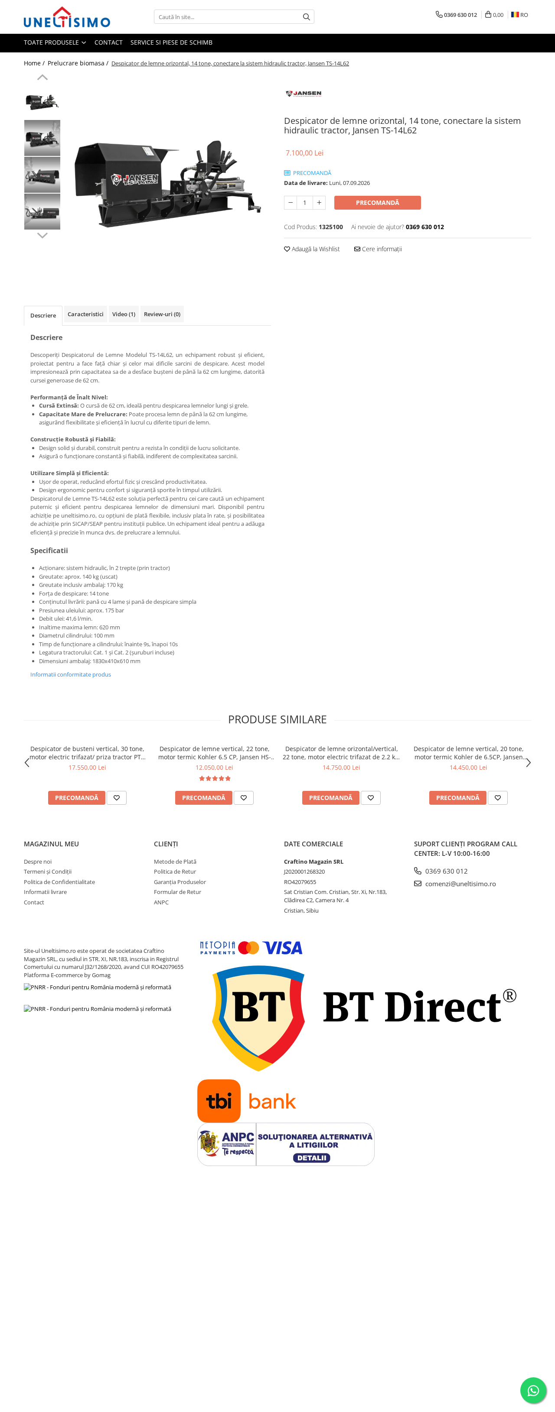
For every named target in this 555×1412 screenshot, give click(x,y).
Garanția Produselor (180, 882)
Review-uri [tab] (162, 314)
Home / (35, 63)
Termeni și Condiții (48, 871)
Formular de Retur (177, 892)
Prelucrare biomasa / (79, 63)
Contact (109, 42)
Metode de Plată (175, 861)
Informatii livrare (45, 892)
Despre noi (38, 861)
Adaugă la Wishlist (315, 249)
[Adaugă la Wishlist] (117, 798)
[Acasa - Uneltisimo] (67, 16)
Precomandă (377, 202)
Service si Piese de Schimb (171, 42)
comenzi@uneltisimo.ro (460, 883)
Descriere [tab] (43, 315)
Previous (42, 78)
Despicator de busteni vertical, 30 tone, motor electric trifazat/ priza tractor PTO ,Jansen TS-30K (87, 753)
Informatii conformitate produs (70, 674)
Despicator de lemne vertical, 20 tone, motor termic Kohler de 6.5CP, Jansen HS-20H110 (469, 753)
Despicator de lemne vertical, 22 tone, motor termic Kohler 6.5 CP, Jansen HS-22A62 (214, 753)
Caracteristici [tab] (86, 314)
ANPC (161, 902)
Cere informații (381, 249)
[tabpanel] (168, 177)
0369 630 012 (446, 871)
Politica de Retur (175, 871)
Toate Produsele (52, 42)
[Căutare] (306, 17)
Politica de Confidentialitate (59, 882)
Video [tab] (123, 314)
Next (42, 234)
